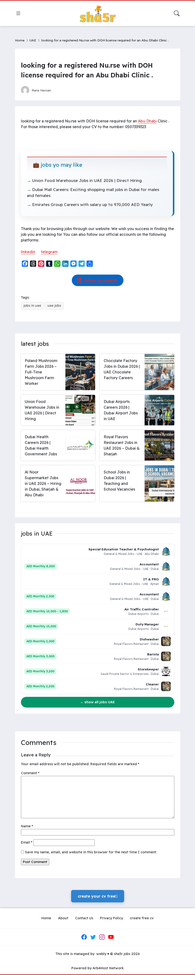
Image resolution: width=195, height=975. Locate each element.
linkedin (28, 251)
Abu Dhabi (147, 121)
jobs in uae (32, 305)
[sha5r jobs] (97, 13)
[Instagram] (102, 937)
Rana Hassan (41, 90)
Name (27, 826)
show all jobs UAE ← (97, 702)
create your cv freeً (97, 896)
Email (26, 842)
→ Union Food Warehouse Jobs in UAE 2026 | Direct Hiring (84, 180)
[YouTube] (111, 937)
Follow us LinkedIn (101, 280)
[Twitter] (93, 937)
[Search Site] (176, 13)
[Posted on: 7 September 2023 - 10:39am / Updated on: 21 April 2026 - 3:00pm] (59, 90)
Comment (30, 773)
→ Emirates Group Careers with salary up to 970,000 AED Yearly (90, 204)
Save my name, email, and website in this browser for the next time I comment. (91, 852)
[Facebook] (84, 937)
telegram (49, 251)
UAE (32, 40)
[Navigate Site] (18, 13)
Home (19, 40)
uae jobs (54, 305)
